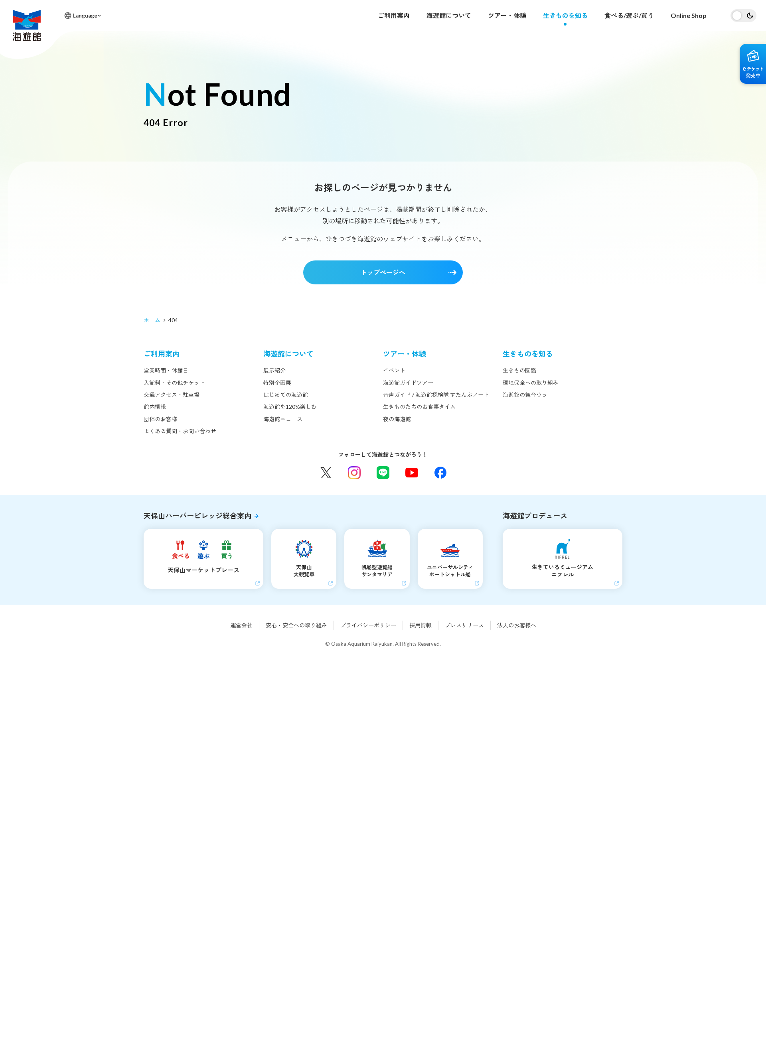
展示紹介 (274, 370)
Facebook (440, 472)
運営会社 (241, 625)
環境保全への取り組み (531, 382)
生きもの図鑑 (519, 370)
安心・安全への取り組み (296, 625)
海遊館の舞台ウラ (525, 394)
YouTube (411, 472)
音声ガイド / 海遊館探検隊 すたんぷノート (436, 394)
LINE (383, 472)
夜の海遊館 (397, 419)
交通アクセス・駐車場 (171, 394)
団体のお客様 (160, 419)
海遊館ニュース (282, 419)
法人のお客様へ (516, 625)
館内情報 (155, 406)
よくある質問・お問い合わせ (180, 431)
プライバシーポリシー (368, 625)
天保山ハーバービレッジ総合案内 (197, 515)
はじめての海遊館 (285, 394)
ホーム (152, 320)
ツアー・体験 (507, 15)
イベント (394, 370)
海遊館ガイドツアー (408, 382)
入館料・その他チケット (174, 382)
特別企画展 (277, 382)
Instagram (354, 472)
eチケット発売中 (753, 64)
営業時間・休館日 (166, 370)
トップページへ (383, 272)
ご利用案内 (394, 15)
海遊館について (448, 15)
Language (85, 15)
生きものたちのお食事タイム (419, 406)
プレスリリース (464, 625)
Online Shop (689, 15)
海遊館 (27, 25)
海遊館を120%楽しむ (290, 406)
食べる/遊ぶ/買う (629, 15)
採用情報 (420, 625)
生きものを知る (565, 15)
